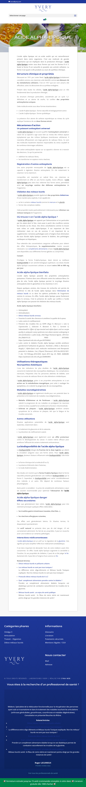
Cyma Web (65, 678)
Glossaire (49, 632)
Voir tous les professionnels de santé (43, 773)
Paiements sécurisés (54, 639)
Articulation (9, 635)
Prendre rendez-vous (43, 766)
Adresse (48, 664)
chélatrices (64, 195)
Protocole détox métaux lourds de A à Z (33, 577)
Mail (47, 661)
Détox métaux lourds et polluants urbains (34, 563)
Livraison (49, 635)
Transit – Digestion (12, 639)
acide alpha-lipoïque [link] (52, 77)
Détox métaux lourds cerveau (30, 316)
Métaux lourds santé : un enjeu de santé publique (37, 592)
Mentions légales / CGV (55, 642)
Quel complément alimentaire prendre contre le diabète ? (40, 580)
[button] (79, 729)
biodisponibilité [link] (22, 263)
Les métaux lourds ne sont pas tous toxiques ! (36, 567)
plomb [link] (61, 202)
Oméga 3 (8, 632)
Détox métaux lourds (13, 642)
